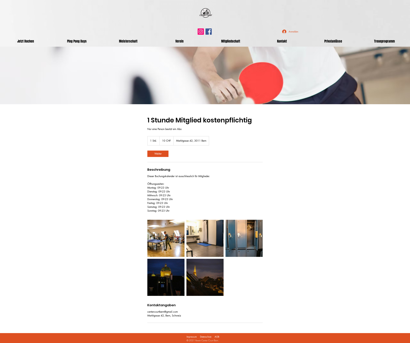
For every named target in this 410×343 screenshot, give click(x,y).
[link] (157, 154)
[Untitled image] (165, 238)
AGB (217, 336)
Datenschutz (205, 336)
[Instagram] (201, 31)
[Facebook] (208, 31)
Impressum (192, 336)
